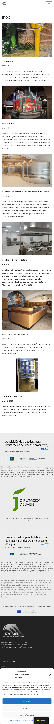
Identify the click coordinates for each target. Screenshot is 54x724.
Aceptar (27, 701)
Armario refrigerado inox (12, 396)
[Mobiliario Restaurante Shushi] (27, 310)
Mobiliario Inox (8, 123)
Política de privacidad (29, 720)
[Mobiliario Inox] (27, 102)
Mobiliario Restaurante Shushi (15, 334)
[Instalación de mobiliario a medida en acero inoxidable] (27, 170)
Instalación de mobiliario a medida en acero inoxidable (25, 191)
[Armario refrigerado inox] (27, 375)
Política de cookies (15, 720)
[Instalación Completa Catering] (27, 238)
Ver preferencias (27, 715)
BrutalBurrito (7, 61)
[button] (50, 675)
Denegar (27, 708)
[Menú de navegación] (49, 4)
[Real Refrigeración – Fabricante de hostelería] (5, 4)
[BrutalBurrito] (27, 40)
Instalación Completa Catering (15, 260)
